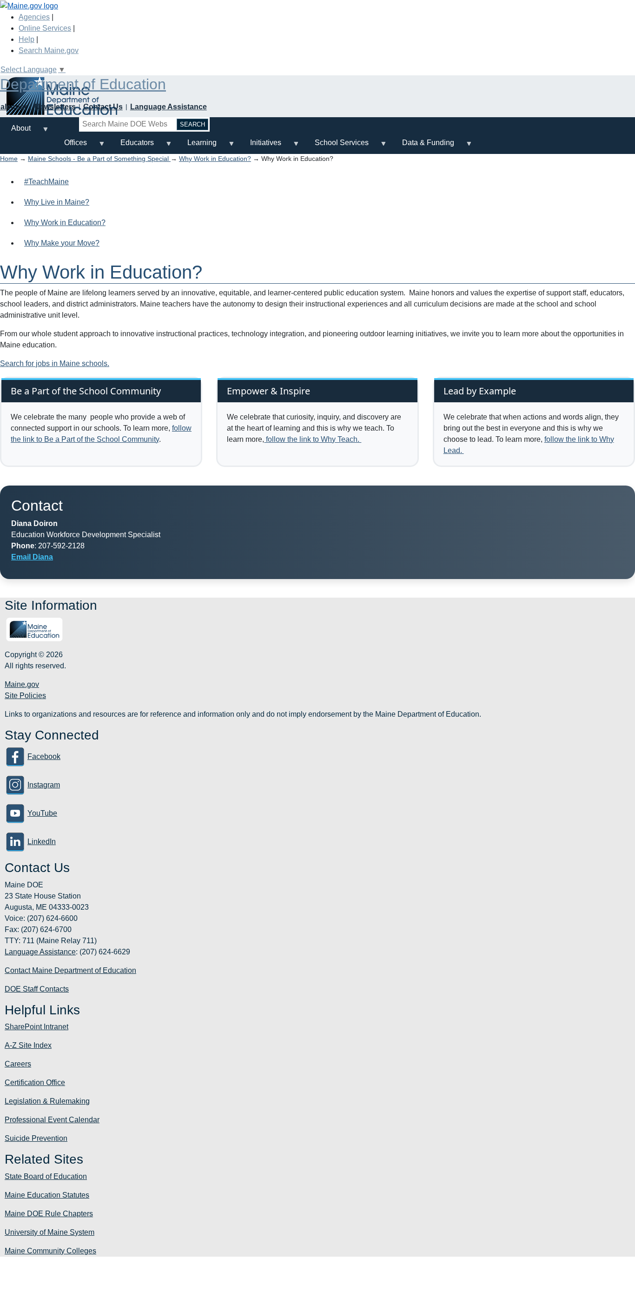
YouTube (42, 813)
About (15, 132)
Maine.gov (22, 684)
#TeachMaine (46, 182)
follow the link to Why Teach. (312, 439)
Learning (196, 146)
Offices (70, 146)
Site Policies (25, 695)
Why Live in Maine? (56, 202)
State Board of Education (46, 1176)
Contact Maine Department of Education (70, 970)
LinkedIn (41, 842)
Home (9, 158)
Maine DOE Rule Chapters (49, 1214)
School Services (336, 146)
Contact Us (103, 107)
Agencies (34, 17)
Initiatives (260, 146)
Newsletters (55, 107)
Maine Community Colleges (50, 1251)
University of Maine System (49, 1232)
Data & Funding (422, 146)
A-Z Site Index (28, 1045)
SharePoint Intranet (36, 1027)
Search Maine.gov (49, 50)
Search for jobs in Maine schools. (54, 363)
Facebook (43, 756)
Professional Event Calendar (52, 1120)
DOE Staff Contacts (37, 989)
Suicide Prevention (36, 1138)
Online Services (45, 28)
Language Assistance (168, 107)
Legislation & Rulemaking (47, 1101)
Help (26, 39)
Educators (131, 146)
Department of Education (83, 84)
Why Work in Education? (215, 158)
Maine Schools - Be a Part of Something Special (99, 158)
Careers (18, 1064)
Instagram (43, 785)
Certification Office (35, 1082)
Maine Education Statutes (47, 1195)
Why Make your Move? (61, 243)
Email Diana (32, 557)
